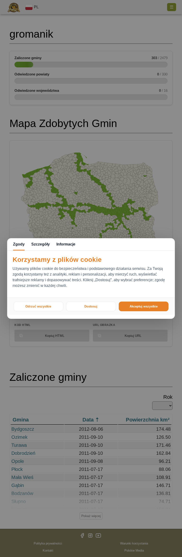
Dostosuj (90, 306)
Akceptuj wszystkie (144, 306)
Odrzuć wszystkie (38, 306)
